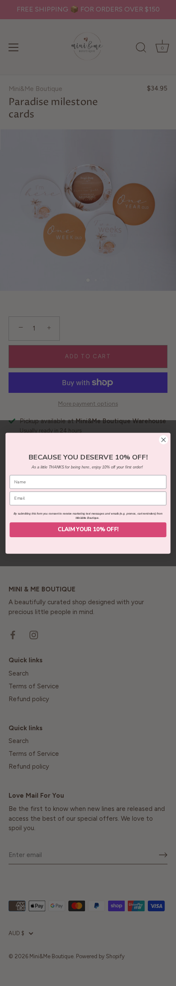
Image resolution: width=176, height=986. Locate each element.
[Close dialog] (163, 440)
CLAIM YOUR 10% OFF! (88, 529)
